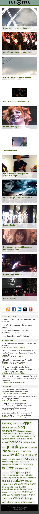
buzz (31, 433)
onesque (5, 473)
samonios (32, 478)
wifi (4, 502)
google (12, 446)
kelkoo (28, 451)
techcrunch (6, 492)
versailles (24, 495)
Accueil (13, 507)
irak (13, 451)
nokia (27, 468)
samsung (7, 480)
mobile (16, 462)
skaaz (16, 487)
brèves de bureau (15, 433)
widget (29, 498)
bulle (26, 433)
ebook (30, 438)
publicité (29, 475)
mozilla (15, 464)
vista (10, 499)
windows (16, 502)
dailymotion (15, 439)
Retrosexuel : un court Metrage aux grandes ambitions (17, 248)
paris (27, 472)
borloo (4, 434)
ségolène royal (21, 484)
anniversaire (17, 423)
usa (8, 495)
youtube (31, 502)
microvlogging (7, 462)
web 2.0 (19, 498)
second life (7, 484)
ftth (3, 447)
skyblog (22, 487)
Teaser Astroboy (10, 151)
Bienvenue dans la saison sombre (17, 77)
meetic (4, 459)
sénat (33, 484)
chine (4, 436)
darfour (23, 439)
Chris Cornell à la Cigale (13, 274)
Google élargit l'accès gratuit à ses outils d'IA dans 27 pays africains (19, 398)
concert (26, 436)
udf (31, 492)
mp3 (20, 464)
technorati (16, 492)
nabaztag (28, 464)
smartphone (7, 489)
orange (15, 472)
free (33, 442)
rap (10, 478)
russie (25, 478)
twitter (25, 492)
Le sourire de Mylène (11, 127)
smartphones (20, 489)
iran (17, 451)
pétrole (5, 475)
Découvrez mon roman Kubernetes (17, 28)
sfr (3, 486)
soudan (29, 489)
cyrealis (5, 439)
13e (4, 423)
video (32, 495)
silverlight (9, 487)
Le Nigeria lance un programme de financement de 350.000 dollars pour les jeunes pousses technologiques (17, 406)
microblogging (14, 459)
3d (7, 423)
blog (21, 427)
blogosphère (9, 430)
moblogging (6, 464)
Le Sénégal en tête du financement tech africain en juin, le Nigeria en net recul (17, 414)
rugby (19, 478)
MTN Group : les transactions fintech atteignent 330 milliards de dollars (16, 391)
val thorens (15, 495)
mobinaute (24, 462)
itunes (22, 451)
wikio (9, 502)
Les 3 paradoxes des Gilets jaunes (17, 336)
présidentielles (16, 475)
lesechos (5, 455)
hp (26, 448)
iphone (6, 451)
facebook (15, 442)
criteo (32, 436)
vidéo (4, 498)
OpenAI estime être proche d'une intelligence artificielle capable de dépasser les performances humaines (18, 369)
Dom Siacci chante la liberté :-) (16, 101)
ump (4, 495)
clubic (19, 436)
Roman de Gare (9, 298)
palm (22, 473)
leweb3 (15, 454)
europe (5, 442)
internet (34, 448)
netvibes (19, 468)
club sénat (12, 436)
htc (28, 447)
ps (23, 475)
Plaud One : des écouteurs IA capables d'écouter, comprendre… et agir (17, 361)
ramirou (5, 478)
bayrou (5, 427)
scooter (28, 481)
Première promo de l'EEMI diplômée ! (18, 52)
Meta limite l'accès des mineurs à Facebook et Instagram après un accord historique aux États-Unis (19, 378)
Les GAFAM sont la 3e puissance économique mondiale (15, 332)
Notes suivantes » (22, 507)
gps (22, 447)
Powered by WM (19, 509)
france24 (26, 442)
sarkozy (18, 480)
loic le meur (31, 455)
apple (27, 423)
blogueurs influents (25, 431)
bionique (13, 428)
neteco (8, 468)
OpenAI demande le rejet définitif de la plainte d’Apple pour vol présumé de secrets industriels (19, 353)
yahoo (24, 502)
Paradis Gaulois (9, 225)
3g (11, 423)
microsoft (29, 458)
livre (22, 455)
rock (14, 478)
